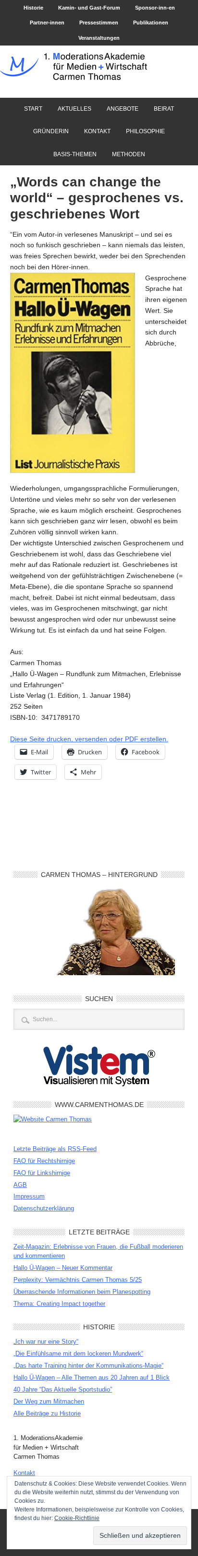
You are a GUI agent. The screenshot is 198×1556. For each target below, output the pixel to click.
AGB (20, 1184)
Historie (33, 8)
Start (33, 108)
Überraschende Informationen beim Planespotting (81, 1291)
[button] (72, 373)
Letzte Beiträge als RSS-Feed (55, 1149)
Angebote (119, 108)
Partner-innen (47, 22)
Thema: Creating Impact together (59, 1303)
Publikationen (150, 22)
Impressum (29, 1196)
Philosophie (145, 131)
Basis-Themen (75, 154)
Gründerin (51, 131)
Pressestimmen (98, 22)
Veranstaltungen (99, 38)
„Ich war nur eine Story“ (45, 1341)
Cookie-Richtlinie (76, 1518)
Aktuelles (74, 108)
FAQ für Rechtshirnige (44, 1160)
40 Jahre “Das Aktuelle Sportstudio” (62, 1389)
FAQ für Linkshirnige (41, 1172)
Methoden (128, 154)
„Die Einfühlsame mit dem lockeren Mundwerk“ (78, 1353)
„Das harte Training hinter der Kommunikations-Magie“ (88, 1365)
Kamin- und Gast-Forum (89, 8)
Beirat (160, 108)
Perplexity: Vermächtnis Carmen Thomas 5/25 (77, 1279)
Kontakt (97, 131)
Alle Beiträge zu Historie (47, 1413)
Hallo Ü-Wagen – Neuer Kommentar (62, 1267)
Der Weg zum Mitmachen (48, 1401)
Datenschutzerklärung (43, 1208)
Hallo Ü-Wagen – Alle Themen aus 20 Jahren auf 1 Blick (91, 1377)
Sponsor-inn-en (155, 8)
